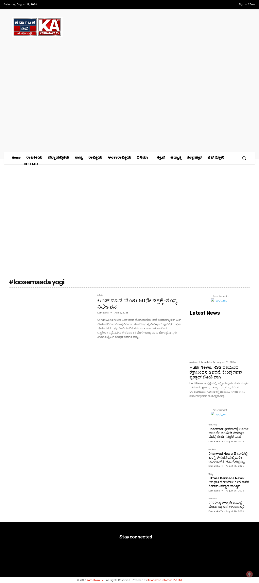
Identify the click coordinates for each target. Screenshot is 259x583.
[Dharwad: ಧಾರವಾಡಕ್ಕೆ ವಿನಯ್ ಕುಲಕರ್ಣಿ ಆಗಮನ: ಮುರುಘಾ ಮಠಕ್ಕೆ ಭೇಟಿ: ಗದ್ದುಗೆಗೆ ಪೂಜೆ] (197, 431)
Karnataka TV (95, 580)
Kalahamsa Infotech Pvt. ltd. (165, 580)
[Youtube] (224, 4)
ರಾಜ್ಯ (210, 474)
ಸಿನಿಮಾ (100, 295)
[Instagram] (207, 4)
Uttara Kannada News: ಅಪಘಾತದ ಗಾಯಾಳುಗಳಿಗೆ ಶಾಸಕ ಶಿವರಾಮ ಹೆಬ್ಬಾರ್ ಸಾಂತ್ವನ (228, 482)
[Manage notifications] (249, 574)
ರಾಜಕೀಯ (193, 362)
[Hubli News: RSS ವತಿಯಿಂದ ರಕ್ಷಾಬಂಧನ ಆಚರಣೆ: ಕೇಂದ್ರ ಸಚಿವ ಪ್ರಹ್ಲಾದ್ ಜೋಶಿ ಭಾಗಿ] (219, 338)
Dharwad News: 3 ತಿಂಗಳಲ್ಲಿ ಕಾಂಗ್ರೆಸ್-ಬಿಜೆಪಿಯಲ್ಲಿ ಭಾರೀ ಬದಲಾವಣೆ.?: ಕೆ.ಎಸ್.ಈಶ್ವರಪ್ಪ (227, 457)
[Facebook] (199, 4)
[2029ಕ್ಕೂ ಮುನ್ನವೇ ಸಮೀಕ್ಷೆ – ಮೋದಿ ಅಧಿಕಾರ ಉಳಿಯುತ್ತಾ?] (197, 505)
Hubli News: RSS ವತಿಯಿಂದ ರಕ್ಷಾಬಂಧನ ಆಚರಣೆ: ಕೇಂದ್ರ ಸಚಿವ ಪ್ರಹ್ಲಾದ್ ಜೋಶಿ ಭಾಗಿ (215, 372)
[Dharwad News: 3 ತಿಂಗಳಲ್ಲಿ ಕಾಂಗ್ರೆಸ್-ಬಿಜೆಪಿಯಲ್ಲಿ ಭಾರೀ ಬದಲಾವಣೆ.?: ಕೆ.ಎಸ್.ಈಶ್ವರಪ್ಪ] (197, 456)
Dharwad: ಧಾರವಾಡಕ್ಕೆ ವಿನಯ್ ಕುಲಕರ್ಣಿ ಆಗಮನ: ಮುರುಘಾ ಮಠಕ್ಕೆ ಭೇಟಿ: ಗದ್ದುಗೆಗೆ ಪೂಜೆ (228, 433)
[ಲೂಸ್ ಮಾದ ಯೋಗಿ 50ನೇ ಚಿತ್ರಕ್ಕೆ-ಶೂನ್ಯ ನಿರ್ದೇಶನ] (51, 322)
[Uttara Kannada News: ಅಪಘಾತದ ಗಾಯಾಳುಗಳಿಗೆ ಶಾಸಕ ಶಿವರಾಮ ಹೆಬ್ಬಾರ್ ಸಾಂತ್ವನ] (197, 481)
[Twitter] (216, 4)
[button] (244, 158)
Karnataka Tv (104, 312)
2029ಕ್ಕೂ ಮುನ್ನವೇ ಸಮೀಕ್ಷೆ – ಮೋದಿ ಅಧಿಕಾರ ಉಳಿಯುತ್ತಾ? (226, 505)
